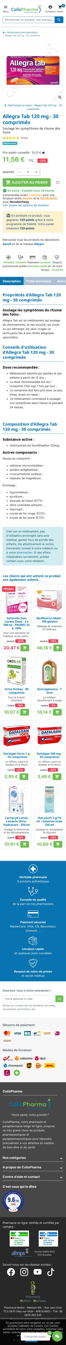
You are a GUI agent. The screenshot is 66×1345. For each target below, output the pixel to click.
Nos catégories (14, 1158)
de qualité (21, 264)
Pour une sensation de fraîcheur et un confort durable (16, 636)
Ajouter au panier (27, 182)
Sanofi (7, 244)
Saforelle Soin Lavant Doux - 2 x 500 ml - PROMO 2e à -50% (16, 623)
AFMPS (8, 1227)
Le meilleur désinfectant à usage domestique (49, 700)
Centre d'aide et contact (21, 1177)
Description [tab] (12, 281)
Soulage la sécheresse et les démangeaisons (16, 831)
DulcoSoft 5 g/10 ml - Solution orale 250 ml (49, 821)
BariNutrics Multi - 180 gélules (49, 619)
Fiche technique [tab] (38, 281)
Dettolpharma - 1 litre (49, 690)
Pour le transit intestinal (16, 699)
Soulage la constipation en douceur (49, 831)
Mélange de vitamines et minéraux (49, 628)
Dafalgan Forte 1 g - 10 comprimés (17, 755)
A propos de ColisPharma (22, 1167)
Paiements (33, 264)
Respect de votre (57, 266)
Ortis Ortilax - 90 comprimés (16, 690)
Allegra (39, 244)
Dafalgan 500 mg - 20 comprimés (49, 755)
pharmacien (24, 552)
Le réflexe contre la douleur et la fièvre (16, 763)
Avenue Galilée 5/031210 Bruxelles (44, 1253)
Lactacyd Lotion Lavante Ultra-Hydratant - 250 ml (16, 821)
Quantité (8, 172)
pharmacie (9, 264)
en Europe (45, 266)
